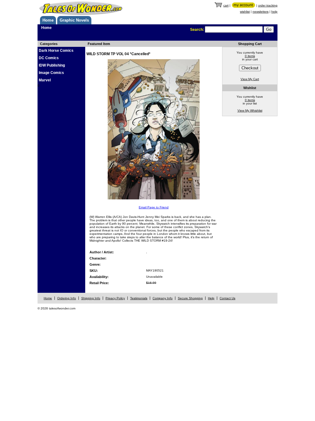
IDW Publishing (52, 65)
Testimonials (138, 298)
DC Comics (49, 58)
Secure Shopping (190, 298)
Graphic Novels (74, 20)
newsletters (261, 11)
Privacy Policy (115, 298)
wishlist (245, 11)
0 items (250, 56)
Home (48, 20)
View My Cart (250, 79)
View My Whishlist (249, 110)
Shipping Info (90, 298)
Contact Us (227, 298)
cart (226, 5)
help (274, 11)
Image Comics (51, 73)
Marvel (45, 80)
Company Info (163, 298)
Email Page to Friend (154, 207)
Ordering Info (66, 298)
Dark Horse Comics (56, 50)
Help (211, 298)
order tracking (267, 5)
